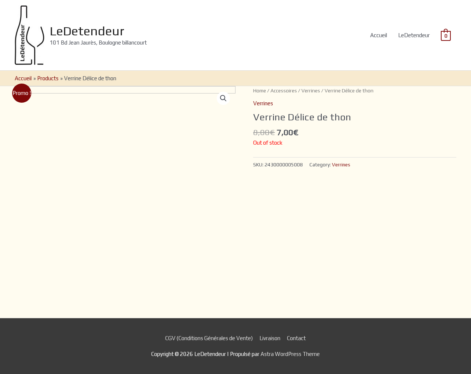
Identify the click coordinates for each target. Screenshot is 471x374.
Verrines (310, 91)
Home (259, 91)
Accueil (378, 35)
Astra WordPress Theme (290, 354)
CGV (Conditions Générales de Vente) (209, 338)
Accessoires (283, 91)
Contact (296, 338)
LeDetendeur (87, 30)
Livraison (269, 338)
